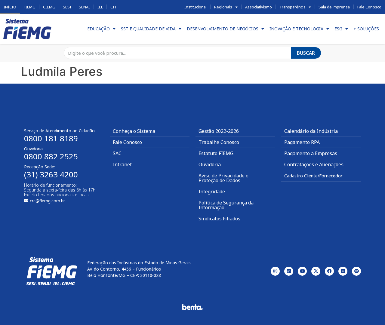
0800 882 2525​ (51, 156)
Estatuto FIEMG (216, 153)
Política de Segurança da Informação (226, 205)
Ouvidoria (210, 164)
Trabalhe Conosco (219, 142)
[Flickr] (342, 271)
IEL (100, 7)
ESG (338, 29)
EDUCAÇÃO (98, 29)
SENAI (84, 7)
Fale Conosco (369, 7)
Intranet (122, 164)
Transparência (292, 7)
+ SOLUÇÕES (366, 29)
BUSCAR (306, 53)
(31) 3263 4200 (51, 174)
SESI (67, 7)
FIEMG (29, 7)
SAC (117, 153)
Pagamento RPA (302, 142)
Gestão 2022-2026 (219, 131)
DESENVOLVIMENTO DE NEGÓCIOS (222, 29)
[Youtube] (302, 271)
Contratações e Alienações (313, 164)
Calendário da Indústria (311, 131)
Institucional (195, 7)
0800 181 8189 (51, 138)
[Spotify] (356, 271)
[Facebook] (329, 271)
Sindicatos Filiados (219, 218)
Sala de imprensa (334, 7)
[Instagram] (275, 271)
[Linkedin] (288, 271)
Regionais (223, 7)
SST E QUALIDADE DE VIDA (148, 29)
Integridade (212, 191)
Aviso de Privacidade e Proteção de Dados (223, 178)
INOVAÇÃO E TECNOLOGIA (296, 29)
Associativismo (258, 7)
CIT (113, 7)
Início (10, 7)
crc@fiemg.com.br (47, 201)
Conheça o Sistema (134, 131)
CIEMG (49, 7)
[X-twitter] (315, 271)
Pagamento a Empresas (310, 153)
